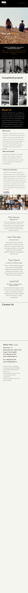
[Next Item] (24, 94)
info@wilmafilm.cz (12, 356)
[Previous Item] (4, 94)
